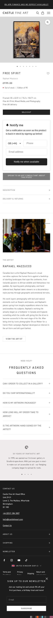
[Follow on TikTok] (26, 560)
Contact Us (7, 525)
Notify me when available (26, 162)
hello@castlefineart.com (13, 519)
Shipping (30, 573)
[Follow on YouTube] (19, 560)
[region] (26, 457)
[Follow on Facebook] (4, 560)
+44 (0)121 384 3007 (11, 513)
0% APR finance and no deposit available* (27, 4)
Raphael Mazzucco (10, 78)
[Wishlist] (48, 73)
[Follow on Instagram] (11, 560)
